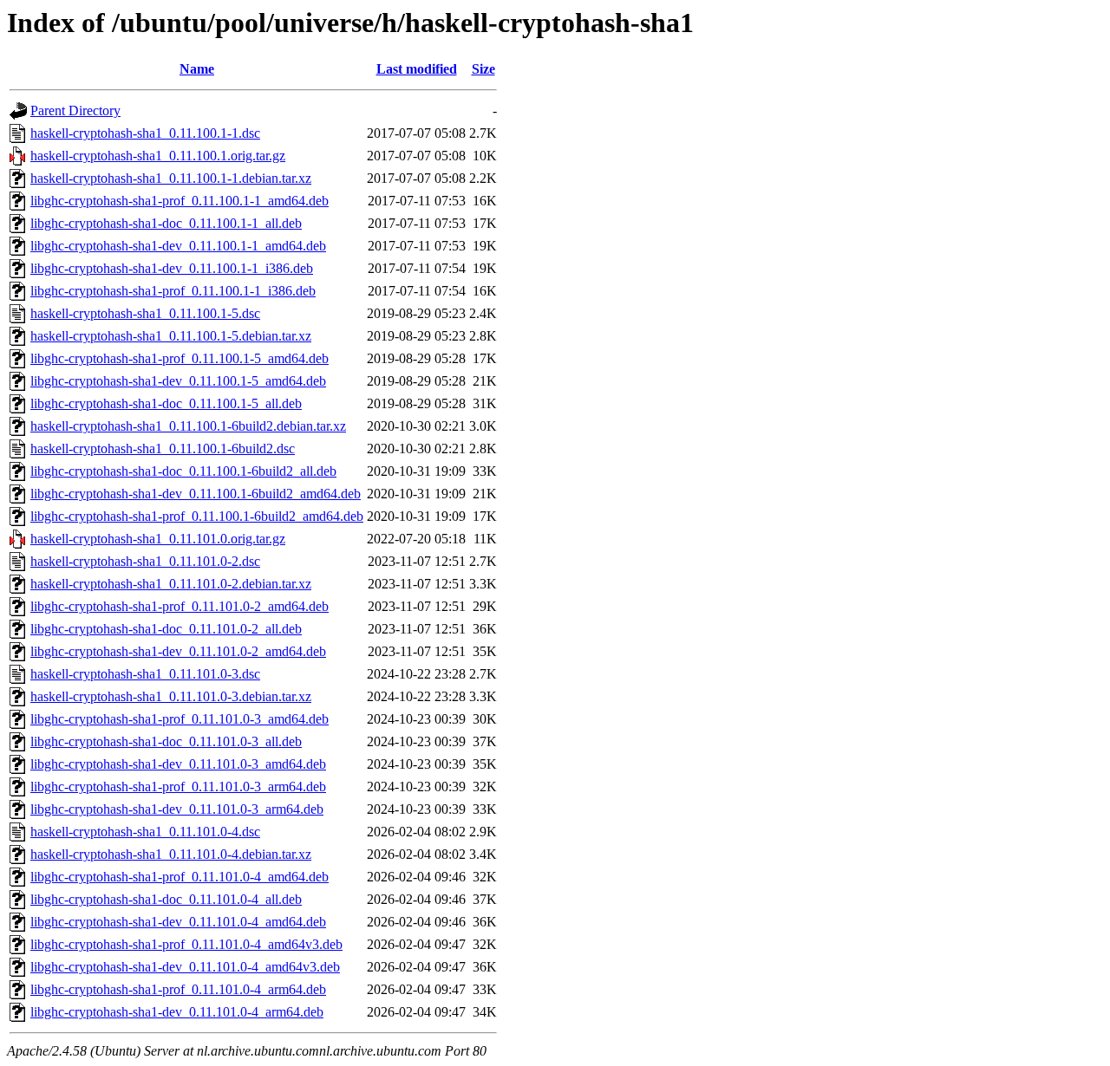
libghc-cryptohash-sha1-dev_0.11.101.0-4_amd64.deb (178, 921)
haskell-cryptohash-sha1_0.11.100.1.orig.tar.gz (157, 155)
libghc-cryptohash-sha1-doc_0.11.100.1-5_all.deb (166, 403)
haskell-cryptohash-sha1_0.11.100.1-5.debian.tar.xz (170, 335)
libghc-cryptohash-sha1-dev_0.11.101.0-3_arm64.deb (176, 809)
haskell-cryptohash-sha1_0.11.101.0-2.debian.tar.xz (170, 583)
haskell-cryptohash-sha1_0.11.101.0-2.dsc (145, 561)
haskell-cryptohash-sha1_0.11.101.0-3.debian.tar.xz (170, 696)
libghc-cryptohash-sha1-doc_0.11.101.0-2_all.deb (166, 628)
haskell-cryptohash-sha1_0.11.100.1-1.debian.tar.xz (170, 178)
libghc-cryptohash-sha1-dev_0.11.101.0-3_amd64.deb (178, 764)
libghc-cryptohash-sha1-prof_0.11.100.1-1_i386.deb (173, 290)
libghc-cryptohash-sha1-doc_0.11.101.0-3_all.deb (166, 741)
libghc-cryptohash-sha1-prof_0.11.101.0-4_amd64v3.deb (186, 944)
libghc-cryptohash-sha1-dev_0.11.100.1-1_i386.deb (171, 268)
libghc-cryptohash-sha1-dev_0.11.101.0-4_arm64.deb (176, 1011)
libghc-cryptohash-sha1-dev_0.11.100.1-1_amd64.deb (178, 245)
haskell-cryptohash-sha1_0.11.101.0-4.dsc (145, 831)
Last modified (416, 69)
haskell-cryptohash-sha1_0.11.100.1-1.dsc (145, 133)
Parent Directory (75, 110)
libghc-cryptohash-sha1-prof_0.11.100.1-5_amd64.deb (179, 358)
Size (483, 69)
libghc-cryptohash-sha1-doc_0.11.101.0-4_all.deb (166, 899)
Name (197, 69)
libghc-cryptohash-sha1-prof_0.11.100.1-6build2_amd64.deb (196, 516)
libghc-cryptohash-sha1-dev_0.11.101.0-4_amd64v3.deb (185, 966)
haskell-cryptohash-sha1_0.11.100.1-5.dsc (145, 313)
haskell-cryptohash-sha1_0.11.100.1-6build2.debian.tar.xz (188, 426)
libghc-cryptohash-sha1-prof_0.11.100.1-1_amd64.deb (179, 200)
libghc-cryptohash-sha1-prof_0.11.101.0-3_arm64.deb (178, 786)
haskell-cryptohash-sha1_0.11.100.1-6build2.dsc (162, 448)
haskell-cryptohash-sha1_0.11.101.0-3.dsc (145, 673)
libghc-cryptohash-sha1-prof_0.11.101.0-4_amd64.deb (179, 876)
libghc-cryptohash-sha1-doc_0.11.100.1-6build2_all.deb (183, 471)
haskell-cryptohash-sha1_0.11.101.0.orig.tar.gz (157, 538)
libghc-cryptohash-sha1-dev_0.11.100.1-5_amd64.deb (178, 381)
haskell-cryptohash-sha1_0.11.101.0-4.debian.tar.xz (170, 854)
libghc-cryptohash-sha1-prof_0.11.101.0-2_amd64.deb (179, 606)
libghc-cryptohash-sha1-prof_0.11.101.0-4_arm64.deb (178, 989)
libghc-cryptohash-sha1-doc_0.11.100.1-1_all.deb (166, 223)
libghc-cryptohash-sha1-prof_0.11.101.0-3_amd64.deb (179, 719)
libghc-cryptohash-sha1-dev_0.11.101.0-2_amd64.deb (178, 651)
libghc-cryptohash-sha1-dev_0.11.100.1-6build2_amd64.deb (195, 493)
